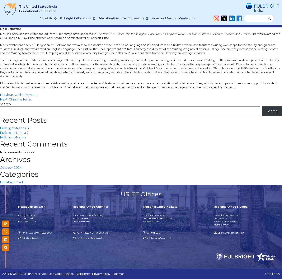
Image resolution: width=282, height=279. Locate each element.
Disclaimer (83, 274)
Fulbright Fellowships (75, 18)
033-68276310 (153, 232)
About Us (46, 18)
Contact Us (187, 18)
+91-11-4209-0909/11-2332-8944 (37, 232)
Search (5, 104)
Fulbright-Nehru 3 (14, 128)
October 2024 (11, 168)
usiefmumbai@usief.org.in (231, 232)
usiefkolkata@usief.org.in (159, 238)
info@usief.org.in (30, 238)
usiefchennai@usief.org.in (90, 238)
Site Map (119, 274)
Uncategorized (11, 182)
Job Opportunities (61, 274)
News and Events (164, 18)
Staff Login (272, 274)
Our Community (133, 18)
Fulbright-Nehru (13, 137)
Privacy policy (101, 274)
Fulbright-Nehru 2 (14, 133)
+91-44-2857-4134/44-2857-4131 (93, 232)
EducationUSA (108, 18)
